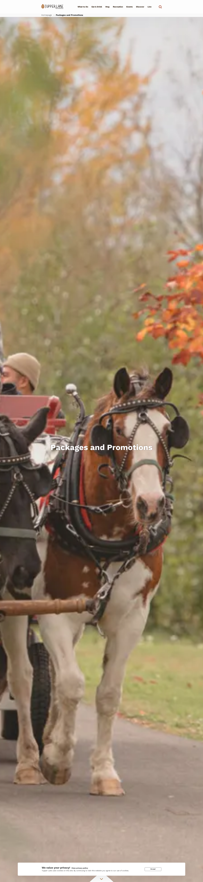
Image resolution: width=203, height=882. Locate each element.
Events (129, 7)
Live (149, 7)
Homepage (46, 15)
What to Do (83, 7)
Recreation (118, 7)
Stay (107, 7)
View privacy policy (79, 868)
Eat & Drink (97, 7)
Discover (140, 7)
